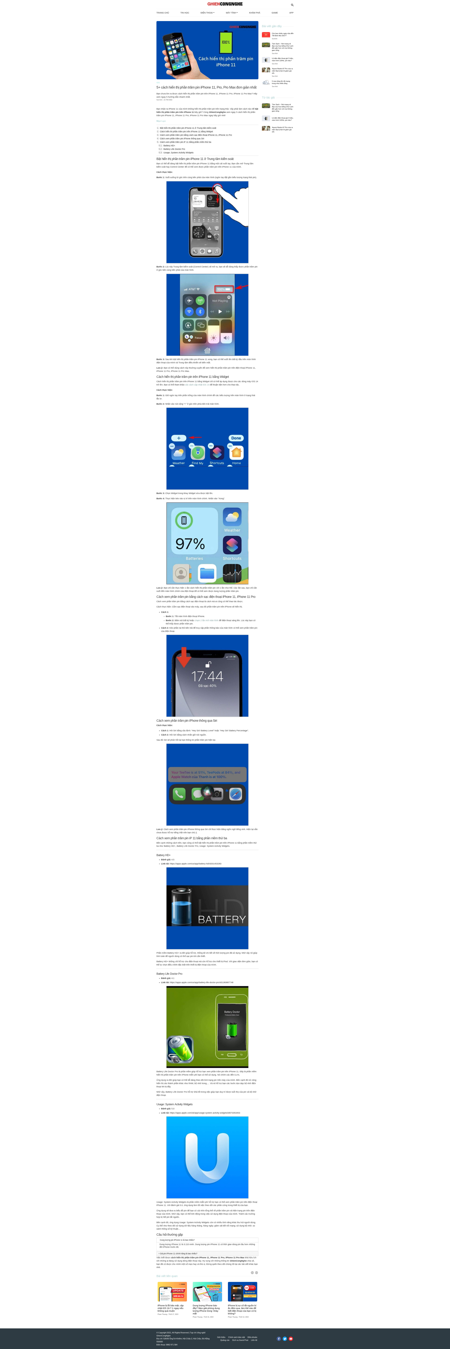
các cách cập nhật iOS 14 (197, 385)
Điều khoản (252, 1335)
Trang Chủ (162, 13)
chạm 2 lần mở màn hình (206, 620)
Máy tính (231, 13)
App (291, 13)
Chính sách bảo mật (236, 1335)
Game (275, 13)
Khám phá (254, 13)
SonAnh (274, 39)
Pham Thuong (163, 1314)
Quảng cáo (224, 1337)
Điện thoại (207, 13)
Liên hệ (254, 1337)
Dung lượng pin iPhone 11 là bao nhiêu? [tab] (177, 1240)
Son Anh (159, 100)
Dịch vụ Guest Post (240, 1337)
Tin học (184, 13)
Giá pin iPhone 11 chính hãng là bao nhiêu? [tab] (178, 1253)
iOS (158, 83)
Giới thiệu (221, 1335)
